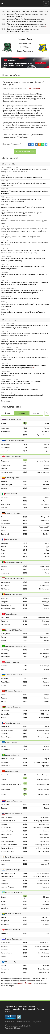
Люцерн (46, 694)
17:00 (25, 447)
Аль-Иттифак (5, 657)
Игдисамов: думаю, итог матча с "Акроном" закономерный (23, 207)
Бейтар (3, 956)
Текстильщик (5, 447)
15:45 (25, 634)
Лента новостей (10, 158)
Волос (3, 746)
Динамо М (36, 88)
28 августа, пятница (9, 320)
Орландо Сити (44, 841)
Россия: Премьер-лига (25, 51)
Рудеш (46, 808)
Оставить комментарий (25, 151)
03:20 (25, 766)
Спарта (46, 582)
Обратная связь (20, 1007)
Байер (47, 524)
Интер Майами (6, 827)
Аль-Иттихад (44, 653)
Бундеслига (9, 197)
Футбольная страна (23, 1022)
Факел (3, 424)
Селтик (3, 965)
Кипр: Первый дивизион (14, 857)
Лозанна (4, 698)
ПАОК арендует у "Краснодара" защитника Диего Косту (27, 11)
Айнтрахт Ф (45, 517)
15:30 (25, 682)
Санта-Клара (44, 566)
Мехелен (46, 598)
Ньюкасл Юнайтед (42, 472)
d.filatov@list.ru (26, 1026)
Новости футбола (11, 75)
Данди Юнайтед (43, 969)
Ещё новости (6, 401)
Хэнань (3, 794)
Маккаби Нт (45, 956)
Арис (3, 864)
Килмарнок (5, 969)
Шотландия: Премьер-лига (14, 962)
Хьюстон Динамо (7, 848)
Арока (3, 569)
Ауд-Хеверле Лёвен (8, 608)
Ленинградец (5, 444)
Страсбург (4, 543)
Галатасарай (5, 624)
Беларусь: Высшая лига (13, 707)
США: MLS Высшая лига (13, 814)
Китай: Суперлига (11, 771)
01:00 (25, 880)
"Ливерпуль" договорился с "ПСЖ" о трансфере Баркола (21, 237)
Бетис (47, 481)
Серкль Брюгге (6, 605)
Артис (47, 727)
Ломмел (46, 605)
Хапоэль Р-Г (5, 949)
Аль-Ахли (45, 650)
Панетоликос (5, 749)
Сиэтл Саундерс (6, 817)
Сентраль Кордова (42, 883)
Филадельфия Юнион (41, 821)
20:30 (25, 641)
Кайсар (3, 905)
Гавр (47, 550)
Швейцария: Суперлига (13, 691)
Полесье (46, 685)
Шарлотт (46, 831)
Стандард (45, 608)
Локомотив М (5, 431)
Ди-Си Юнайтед (6, 834)
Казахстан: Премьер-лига (14, 892)
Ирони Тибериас (43, 953)
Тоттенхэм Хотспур (7, 472)
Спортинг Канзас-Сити (9, 845)
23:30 (25, 817)
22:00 (25, 589)
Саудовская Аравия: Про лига (16, 646)
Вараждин (4, 808)
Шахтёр (3, 685)
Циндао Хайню (6, 775)
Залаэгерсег (44, 637)
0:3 (25, 678)
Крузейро (45, 766)
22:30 (25, 488)
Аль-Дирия (45, 657)
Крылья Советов (43, 435)
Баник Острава (6, 737)
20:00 (25, 431)
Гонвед (3, 637)
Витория (46, 759)
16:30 (25, 517)
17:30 (25, 428)
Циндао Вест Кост (42, 784)
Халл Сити (45, 465)
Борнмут (4, 469)
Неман (3, 717)
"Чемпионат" (16, 144)
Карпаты (46, 682)
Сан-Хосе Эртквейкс (42, 848)
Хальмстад (5, 924)
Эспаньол (45, 485)
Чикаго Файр (44, 817)
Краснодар (21, 39)
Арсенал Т (4, 451)
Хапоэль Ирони (6, 953)
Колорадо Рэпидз (7, 851)
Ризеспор (45, 621)
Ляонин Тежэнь (43, 789)
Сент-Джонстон (43, 972)
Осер (3, 557)
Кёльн (3, 530)
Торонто (4, 824)
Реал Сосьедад (6, 485)
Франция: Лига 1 (11, 539)
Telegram (18, 1028)
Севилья (4, 488)
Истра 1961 (5, 804)
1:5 (25, 775)
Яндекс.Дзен (9, 1028)
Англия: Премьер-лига (13, 456)
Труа (47, 547)
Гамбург (46, 534)
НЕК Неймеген (44, 589)
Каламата (45, 749)
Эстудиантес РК (43, 880)
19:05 (25, 650)
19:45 (25, 585)
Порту (47, 573)
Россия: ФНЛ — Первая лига (15, 440)
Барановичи (44, 710)
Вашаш (46, 641)
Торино (46, 497)
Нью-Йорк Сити (44, 824)
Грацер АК (4, 666)
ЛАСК (3, 669)
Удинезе (46, 501)
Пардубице (5, 727)
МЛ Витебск (45, 714)
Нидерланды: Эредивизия (14, 578)
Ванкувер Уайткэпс (42, 845)
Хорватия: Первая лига (13, 801)
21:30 (25, 621)
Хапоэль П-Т (5, 946)
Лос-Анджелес (43, 834)
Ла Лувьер (4, 598)
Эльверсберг (5, 524)
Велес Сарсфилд (43, 873)
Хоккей (8, 1012)
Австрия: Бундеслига (13, 662)
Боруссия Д (5, 534)
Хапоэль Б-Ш (44, 949)
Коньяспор (5, 618)
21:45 (25, 508)
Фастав (46, 733)
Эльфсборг (5, 921)
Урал (47, 451)
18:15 (25, 543)
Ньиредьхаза (5, 634)
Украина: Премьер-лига (13, 675)
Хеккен (3, 917)
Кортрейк (4, 602)
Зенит (47, 424)
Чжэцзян (4, 779)
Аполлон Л (45, 864)
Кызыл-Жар (45, 908)
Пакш (47, 634)
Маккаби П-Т (44, 943)
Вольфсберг (44, 666)
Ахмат (3, 435)
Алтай (47, 901)
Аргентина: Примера (12, 870)
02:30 (25, 821)
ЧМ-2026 (8, 256)
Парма (46, 508)
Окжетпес (45, 905)
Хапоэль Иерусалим (42, 946)
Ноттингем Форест (42, 461)
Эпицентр (45, 678)
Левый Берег (5, 682)
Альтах (46, 669)
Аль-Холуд (4, 650)
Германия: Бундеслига (13, 513)
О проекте (9, 1007)
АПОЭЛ (46, 861)
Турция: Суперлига (11, 614)
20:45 (25, 873)
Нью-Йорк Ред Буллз (8, 821)
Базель (46, 701)
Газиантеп (4, 621)
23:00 (25, 877)
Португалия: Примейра (13, 562)
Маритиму (45, 569)
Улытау (3, 897)
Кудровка (4, 678)
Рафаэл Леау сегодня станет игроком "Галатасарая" (20, 298)
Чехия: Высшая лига (12, 723)
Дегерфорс (45, 921)
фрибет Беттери (24, 983)
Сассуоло (4, 497)
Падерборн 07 (44, 527)
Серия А (8, 296)
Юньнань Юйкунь (43, 779)
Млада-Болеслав (43, 730)
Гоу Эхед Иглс (44, 585)
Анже (47, 557)
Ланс (47, 543)
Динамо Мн (5, 710)
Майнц (3, 527)
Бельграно (45, 887)
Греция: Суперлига (11, 742)
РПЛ (29, 88)
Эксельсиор (5, 582)
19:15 (25, 602)
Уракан (3, 880)
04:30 (25, 851)
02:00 (25, 762)
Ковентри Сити (6, 465)
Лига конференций (11, 393)
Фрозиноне (45, 504)
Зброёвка (4, 733)
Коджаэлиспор (43, 618)
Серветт (4, 694)
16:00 (25, 444)
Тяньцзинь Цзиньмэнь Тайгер (11, 784)
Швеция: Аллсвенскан (13, 914)
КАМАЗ (46, 444)
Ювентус (4, 508)
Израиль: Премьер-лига (13, 939)
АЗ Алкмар (5, 585)
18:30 (25, 924)
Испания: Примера (12, 478)
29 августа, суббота (9, 164)
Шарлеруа (45, 602)
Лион (3, 550)
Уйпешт (3, 641)
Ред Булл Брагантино (41, 762)
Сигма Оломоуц (43, 737)
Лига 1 (7, 371)
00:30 (25, 759)
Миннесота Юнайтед (8, 841)
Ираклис (46, 746)
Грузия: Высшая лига (13, 930)
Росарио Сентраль (7, 877)
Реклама (40, 1009)
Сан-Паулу (4, 762)
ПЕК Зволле (5, 589)
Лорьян (3, 547)
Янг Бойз (4, 701)
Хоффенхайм (44, 530)
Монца (3, 501)
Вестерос (45, 917)
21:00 (25, 653)
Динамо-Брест (6, 714)
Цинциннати (44, 838)
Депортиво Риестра (8, 873)
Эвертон (46, 469)
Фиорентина (5, 504)
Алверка (4, 566)
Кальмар (46, 924)
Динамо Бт (5, 933)
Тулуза (46, 553)
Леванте (4, 481)
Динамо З (45, 804)
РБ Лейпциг (5, 520)
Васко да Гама (6, 766)
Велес (46, 447)
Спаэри (46, 933)
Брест (3, 553)
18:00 (25, 481)
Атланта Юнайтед (7, 831)
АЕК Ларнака (5, 861)
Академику (5, 573)
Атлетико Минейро (7, 759)
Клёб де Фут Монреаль (41, 827)
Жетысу (46, 897)
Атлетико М (45, 488)
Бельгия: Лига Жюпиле (13, 594)
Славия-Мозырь (43, 717)
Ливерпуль (5, 461)
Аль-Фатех (4, 653)
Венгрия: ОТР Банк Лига (13, 630)
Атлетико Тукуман (7, 887)
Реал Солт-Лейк (43, 851)
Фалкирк (46, 965)
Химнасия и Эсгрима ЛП (40, 877)
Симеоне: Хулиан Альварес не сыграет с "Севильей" (20, 389)
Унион (3, 517)
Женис (3, 901)
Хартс (3, 972)
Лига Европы (9, 323)
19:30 (25, 472)
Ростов (29, 39)
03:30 (25, 838)
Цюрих (46, 698)
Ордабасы (4, 908)
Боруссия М (45, 520)
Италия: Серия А (11, 494)
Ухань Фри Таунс (43, 775)
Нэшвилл (4, 838)
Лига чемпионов (10, 288)
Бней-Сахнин (5, 943)
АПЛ (6, 218)
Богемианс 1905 (7, 730)
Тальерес (4, 883)
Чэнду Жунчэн (6, 789)
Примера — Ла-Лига (11, 167)
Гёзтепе (46, 624)
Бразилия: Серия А (12, 755)
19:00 (25, 618)
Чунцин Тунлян (43, 794)
